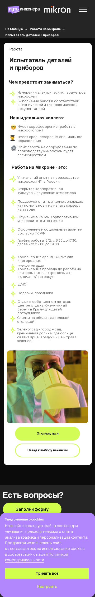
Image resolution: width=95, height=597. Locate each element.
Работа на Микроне (45, 29)
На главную (14, 29)
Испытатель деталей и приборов (32, 35)
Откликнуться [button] (48, 433)
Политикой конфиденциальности (36, 557)
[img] (57, 9)
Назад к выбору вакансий (47, 450)
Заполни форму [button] (32, 509)
